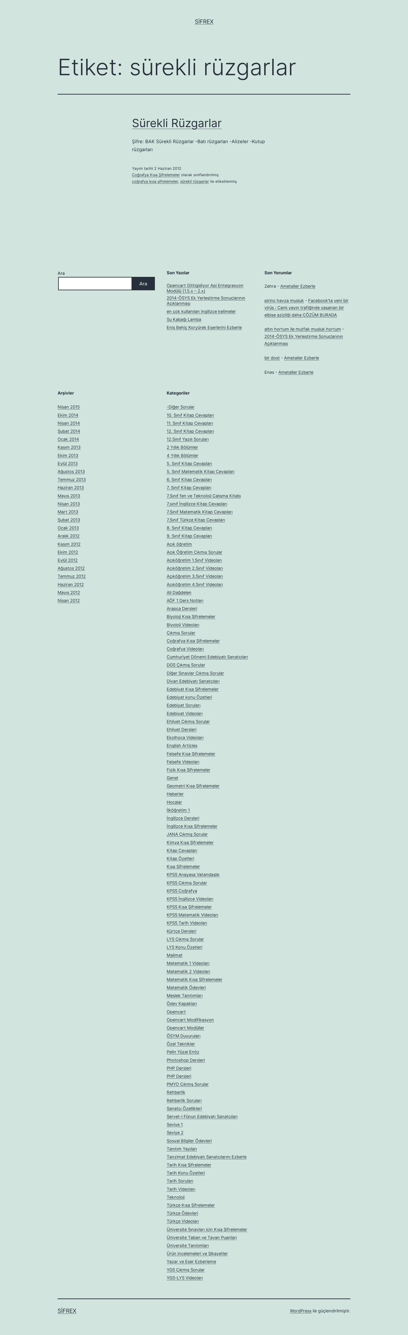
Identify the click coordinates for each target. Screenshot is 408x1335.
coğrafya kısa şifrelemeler (155, 181)
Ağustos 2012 (71, 568)
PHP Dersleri (179, 1068)
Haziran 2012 (71, 584)
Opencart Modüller (185, 1027)
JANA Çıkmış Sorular (187, 834)
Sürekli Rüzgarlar (177, 123)
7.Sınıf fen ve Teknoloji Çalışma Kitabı (204, 495)
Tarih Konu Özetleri (186, 1172)
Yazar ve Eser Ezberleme (191, 1261)
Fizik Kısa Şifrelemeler (188, 769)
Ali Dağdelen (179, 592)
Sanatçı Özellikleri (184, 1108)
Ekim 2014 (68, 415)
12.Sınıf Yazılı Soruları (188, 439)
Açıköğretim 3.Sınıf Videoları (195, 576)
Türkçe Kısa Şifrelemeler (191, 1205)
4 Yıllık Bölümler (182, 455)
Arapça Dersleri (182, 608)
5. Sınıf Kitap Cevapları (189, 463)
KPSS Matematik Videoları (192, 914)
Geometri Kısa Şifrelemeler (193, 785)
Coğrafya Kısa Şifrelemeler (156, 174)
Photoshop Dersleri (186, 1060)
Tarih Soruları (180, 1180)
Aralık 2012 (69, 535)
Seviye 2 (175, 1132)
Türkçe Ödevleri (182, 1213)
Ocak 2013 (68, 527)
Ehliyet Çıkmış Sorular (188, 721)
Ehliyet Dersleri (181, 729)
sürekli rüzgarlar (194, 181)
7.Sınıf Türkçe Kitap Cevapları (196, 519)
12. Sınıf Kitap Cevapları (190, 431)
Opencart (176, 1011)
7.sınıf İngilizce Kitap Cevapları (197, 503)
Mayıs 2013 (69, 495)
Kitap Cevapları (182, 850)
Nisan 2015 (69, 406)
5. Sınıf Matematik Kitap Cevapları (200, 471)
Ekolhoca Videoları (185, 737)
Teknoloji (176, 1197)
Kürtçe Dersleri (181, 931)
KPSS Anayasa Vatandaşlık (193, 874)
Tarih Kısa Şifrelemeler (189, 1164)
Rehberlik (176, 1092)
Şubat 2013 (69, 519)
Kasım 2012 (69, 544)
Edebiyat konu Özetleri (189, 697)
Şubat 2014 (69, 431)
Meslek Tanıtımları (185, 995)
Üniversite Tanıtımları (188, 1245)
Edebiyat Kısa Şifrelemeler (193, 689)
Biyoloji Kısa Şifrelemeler (191, 616)
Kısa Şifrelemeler (183, 866)
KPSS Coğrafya (182, 890)
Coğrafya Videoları (185, 648)
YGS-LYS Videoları (185, 1277)
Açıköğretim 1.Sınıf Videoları (194, 560)
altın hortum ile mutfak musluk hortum (302, 329)
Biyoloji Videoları (183, 624)
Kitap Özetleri (180, 858)
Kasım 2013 (69, 447)
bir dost (272, 357)
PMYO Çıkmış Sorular (188, 1084)
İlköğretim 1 (178, 810)
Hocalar (174, 802)
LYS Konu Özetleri (184, 947)
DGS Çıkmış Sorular (186, 664)
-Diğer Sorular (181, 406)
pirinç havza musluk (284, 300)
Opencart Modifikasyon (190, 1019)
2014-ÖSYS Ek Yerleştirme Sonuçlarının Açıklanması (206, 300)
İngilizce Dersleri (183, 818)
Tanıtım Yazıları (182, 1148)
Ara (61, 273)
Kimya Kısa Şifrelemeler (190, 842)
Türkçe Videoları (183, 1221)
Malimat (175, 955)
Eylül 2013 (68, 463)
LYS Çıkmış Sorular (185, 939)
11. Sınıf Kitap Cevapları (190, 423)
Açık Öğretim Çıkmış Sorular (194, 552)
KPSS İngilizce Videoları (190, 898)
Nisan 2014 (69, 423)
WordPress (300, 1310)
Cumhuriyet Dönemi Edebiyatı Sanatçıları (207, 656)
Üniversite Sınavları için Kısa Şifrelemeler (207, 1229)
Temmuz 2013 (72, 479)
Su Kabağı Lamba (184, 319)
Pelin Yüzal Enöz (183, 1051)
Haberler (175, 793)
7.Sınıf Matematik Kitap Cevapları (200, 511)
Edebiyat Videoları (185, 713)
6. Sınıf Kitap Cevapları (189, 479)
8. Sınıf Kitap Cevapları (189, 527)
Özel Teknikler (181, 1043)
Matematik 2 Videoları (188, 971)
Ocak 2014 (68, 439)
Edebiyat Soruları (183, 705)
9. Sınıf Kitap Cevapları (189, 535)
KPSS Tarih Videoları (187, 922)
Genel (172, 777)
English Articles (182, 745)
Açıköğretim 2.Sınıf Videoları (195, 568)
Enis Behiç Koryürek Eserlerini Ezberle (204, 327)
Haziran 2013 (71, 487)
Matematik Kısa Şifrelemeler (194, 979)
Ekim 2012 (68, 552)
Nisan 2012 (69, 600)
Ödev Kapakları (182, 1003)
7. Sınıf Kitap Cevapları (189, 487)
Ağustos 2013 (71, 471)
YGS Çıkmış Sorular (186, 1269)
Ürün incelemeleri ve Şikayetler (197, 1253)
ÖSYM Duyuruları (183, 1035)
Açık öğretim (179, 544)
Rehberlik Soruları (184, 1100)
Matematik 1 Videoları (188, 963)
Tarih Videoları (181, 1189)
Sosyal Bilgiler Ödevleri (189, 1140)
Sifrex (204, 21)
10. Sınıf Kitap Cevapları (190, 415)
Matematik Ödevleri (186, 987)
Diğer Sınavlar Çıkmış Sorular (195, 673)
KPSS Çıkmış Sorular (187, 882)
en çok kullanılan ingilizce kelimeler (201, 311)
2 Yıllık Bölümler (182, 447)
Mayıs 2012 (69, 592)
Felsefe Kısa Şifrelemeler (191, 753)
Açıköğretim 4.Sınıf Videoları (195, 584)
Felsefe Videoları (183, 761)
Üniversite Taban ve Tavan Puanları (202, 1237)
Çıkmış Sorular (181, 632)
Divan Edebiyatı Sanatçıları (193, 681)
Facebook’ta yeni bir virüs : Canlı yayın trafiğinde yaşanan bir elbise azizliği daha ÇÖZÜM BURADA (306, 307)
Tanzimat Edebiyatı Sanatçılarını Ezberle (206, 1156)
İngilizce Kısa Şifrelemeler (192, 826)
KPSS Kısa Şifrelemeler (189, 906)
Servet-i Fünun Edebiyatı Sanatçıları (202, 1116)
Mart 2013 (68, 511)
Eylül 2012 (68, 560)
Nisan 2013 (69, 503)
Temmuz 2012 (72, 576)
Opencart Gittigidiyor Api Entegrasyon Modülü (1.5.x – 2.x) (205, 288)
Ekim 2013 (68, 455)
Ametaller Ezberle (297, 286)
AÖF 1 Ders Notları (185, 600)
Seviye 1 (175, 1124)
